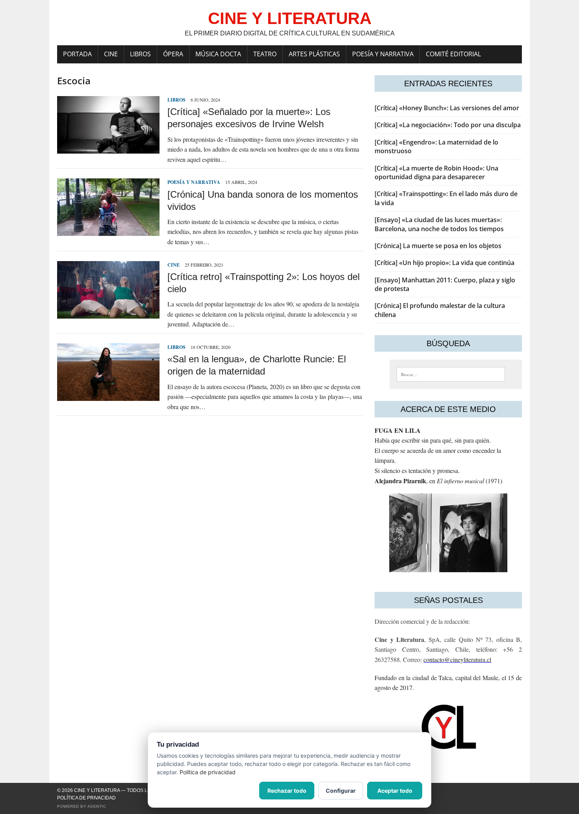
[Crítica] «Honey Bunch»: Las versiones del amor (447, 108)
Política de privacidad (86, 798)
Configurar (341, 790)
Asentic (96, 806)
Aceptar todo (394, 790)
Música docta (218, 54)
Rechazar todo (286, 790)
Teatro (265, 54)
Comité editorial (453, 54)
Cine (111, 54)
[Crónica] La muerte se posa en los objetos (438, 245)
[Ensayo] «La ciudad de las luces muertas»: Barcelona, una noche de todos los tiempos (439, 224)
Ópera (173, 54)
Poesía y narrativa (383, 54)
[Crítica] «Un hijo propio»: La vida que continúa (444, 262)
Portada (77, 54)
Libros (140, 54)
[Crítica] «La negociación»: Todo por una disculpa (448, 125)
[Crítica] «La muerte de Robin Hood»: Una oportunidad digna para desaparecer (436, 172)
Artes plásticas (314, 54)
